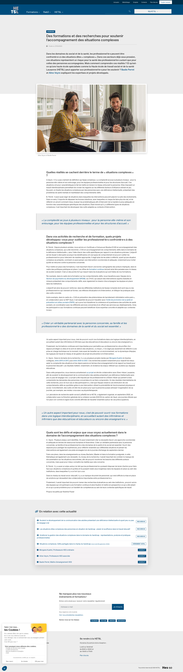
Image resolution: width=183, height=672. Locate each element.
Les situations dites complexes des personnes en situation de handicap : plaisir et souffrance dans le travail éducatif (84, 529)
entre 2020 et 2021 (80, 361)
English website (165, 2)
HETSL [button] (57, 12)
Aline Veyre (54, 72)
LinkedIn (112, 620)
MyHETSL (152, 11)
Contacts (144, 2)
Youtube (103, 620)
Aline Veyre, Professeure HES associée (54, 556)
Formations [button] (32, 12)
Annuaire (116, 2)
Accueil (14, 10)
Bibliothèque (126, 2)
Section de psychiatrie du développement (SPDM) (65, 279)
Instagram (121, 620)
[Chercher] (129, 11)
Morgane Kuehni (115, 358)
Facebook (94, 620)
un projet (90, 372)
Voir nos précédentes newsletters (71, 615)
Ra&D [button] (46, 12)
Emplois (135, 2)
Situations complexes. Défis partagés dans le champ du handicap (74, 544)
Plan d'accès (154, 2)
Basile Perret (127, 69)
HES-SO (167, 667)
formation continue (96, 269)
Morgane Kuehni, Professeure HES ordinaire (56, 550)
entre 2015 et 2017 (62, 361)
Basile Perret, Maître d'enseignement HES (55, 562)
